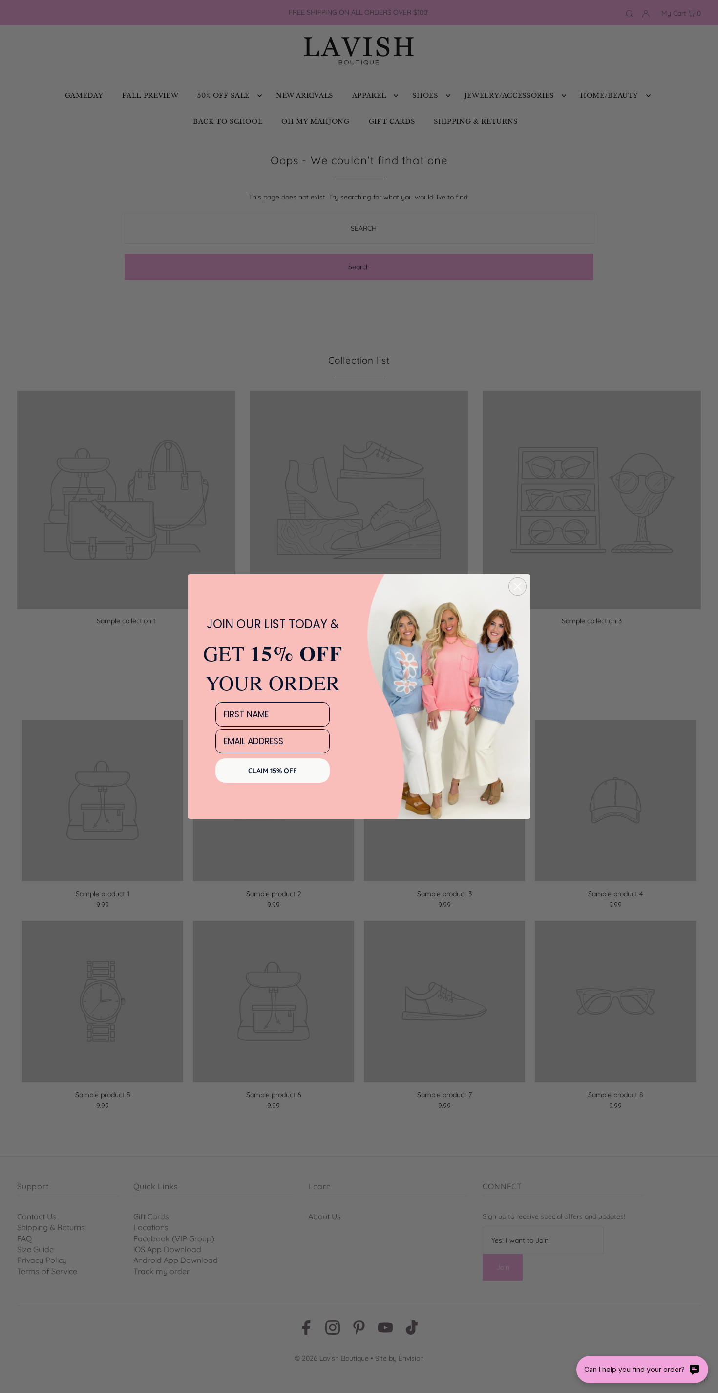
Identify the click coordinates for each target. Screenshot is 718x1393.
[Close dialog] (517, 586)
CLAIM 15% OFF (272, 770)
